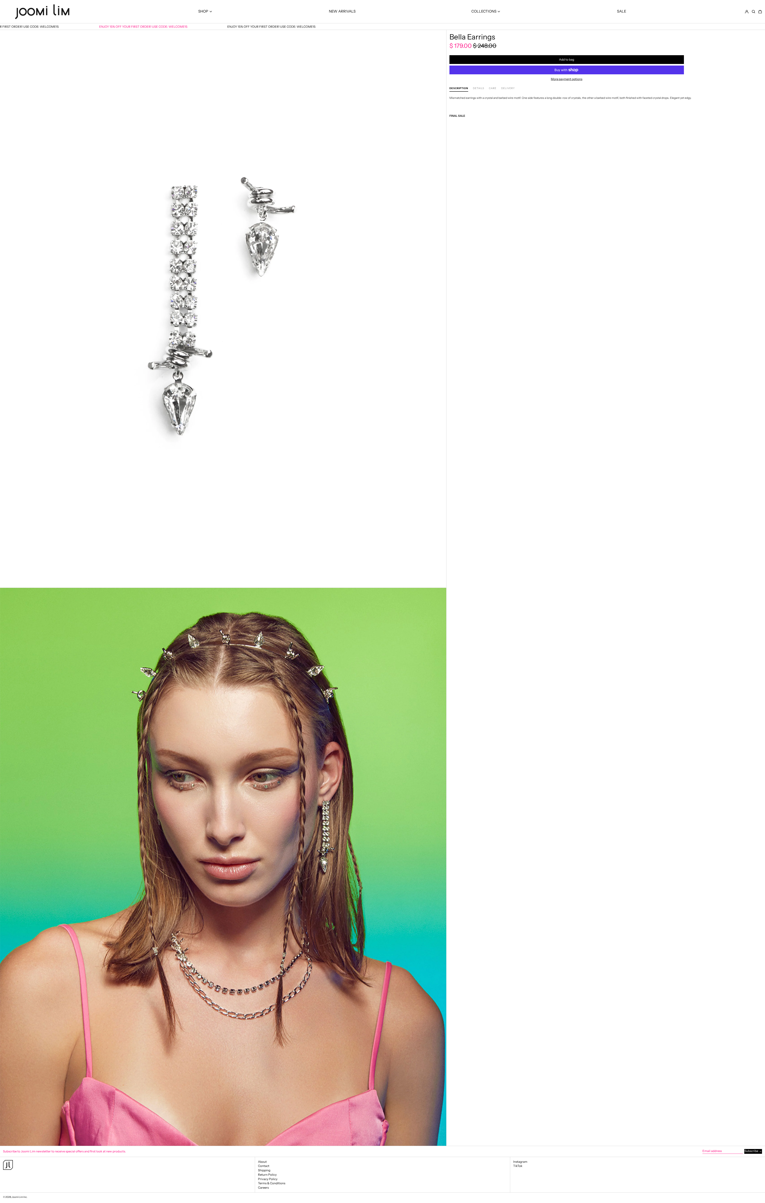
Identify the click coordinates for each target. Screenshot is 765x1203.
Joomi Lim (17, 1196)
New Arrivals (342, 11)
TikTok (517, 1166)
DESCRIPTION (458, 88)
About (262, 1162)
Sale (621, 11)
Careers (263, 1187)
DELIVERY (508, 88)
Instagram (520, 1162)
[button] (753, 11)
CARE (492, 88)
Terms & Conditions (271, 1183)
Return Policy (267, 1174)
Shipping (264, 1170)
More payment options (566, 79)
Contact (263, 1166)
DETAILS (478, 88)
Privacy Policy (268, 1179)
